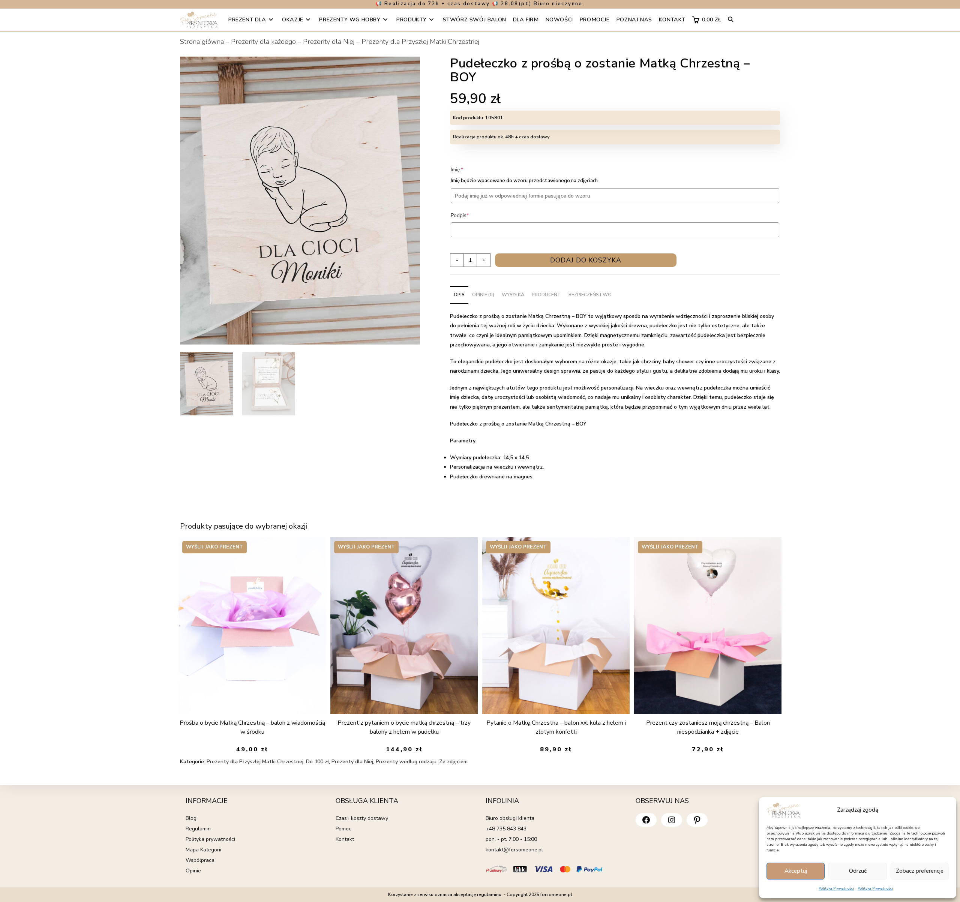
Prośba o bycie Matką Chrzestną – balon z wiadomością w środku (252, 727)
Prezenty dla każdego (263, 41)
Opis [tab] (459, 294)
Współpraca (200, 860)
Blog (191, 818)
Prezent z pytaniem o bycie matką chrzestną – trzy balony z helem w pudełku (404, 727)
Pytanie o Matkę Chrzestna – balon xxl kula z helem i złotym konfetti (556, 727)
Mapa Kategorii (203, 849)
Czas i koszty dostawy (362, 818)
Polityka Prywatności (836, 888)
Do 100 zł (317, 761)
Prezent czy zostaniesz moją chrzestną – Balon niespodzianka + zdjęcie (708, 727)
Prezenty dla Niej (328, 41)
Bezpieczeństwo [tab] (590, 294)
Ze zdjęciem (453, 761)
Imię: (468, 169)
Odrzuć (858, 871)
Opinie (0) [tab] (483, 294)
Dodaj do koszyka (585, 260)
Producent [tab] (546, 294)
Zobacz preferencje (920, 871)
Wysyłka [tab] (513, 294)
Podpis (471, 215)
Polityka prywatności (210, 839)
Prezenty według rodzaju (406, 761)
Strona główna (202, 41)
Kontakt (345, 839)
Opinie (193, 870)
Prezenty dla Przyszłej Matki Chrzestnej (420, 41)
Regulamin (198, 828)
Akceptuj (795, 871)
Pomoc (343, 828)
